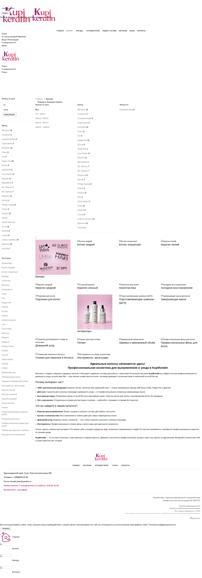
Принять (6, 529)
